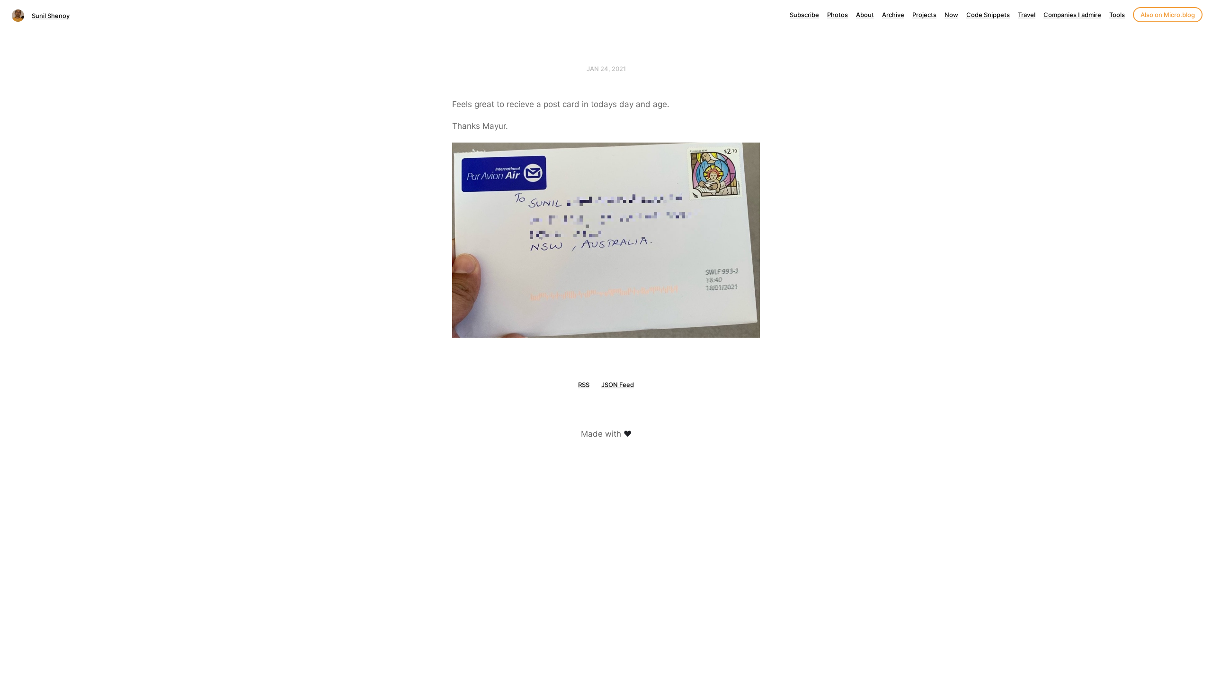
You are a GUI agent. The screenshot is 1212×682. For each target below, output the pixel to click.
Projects (924, 14)
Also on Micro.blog (1168, 14)
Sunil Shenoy (51, 15)
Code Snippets (988, 14)
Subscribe (804, 14)
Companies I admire (1072, 14)
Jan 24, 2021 (606, 68)
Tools (1117, 14)
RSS (583, 384)
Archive (893, 14)
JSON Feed (617, 384)
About (865, 14)
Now (951, 14)
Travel (1026, 14)
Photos (837, 14)
